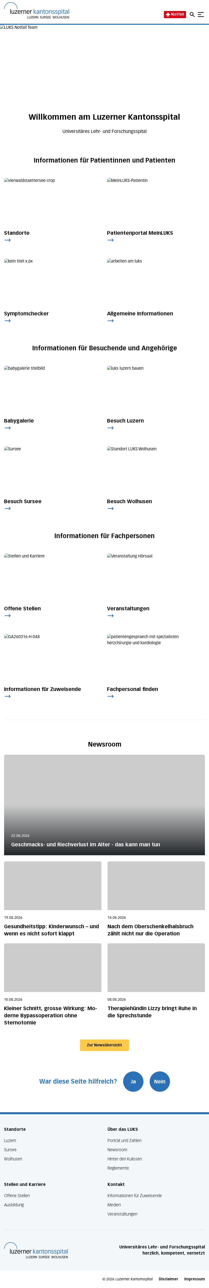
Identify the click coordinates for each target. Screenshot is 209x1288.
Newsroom (117, 1149)
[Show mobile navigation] (201, 14)
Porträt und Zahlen (124, 1140)
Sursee (10, 1149)
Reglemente (118, 1168)
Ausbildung (14, 1205)
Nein (159, 1082)
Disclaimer (168, 1279)
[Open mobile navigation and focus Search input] (193, 14)
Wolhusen (13, 1159)
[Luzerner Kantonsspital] (36, 1250)
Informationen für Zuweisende (135, 1195)
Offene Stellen (17, 1195)
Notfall (177, 14)
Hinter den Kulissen (125, 1159)
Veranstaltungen (122, 1214)
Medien (114, 1205)
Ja (133, 1082)
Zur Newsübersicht (104, 1045)
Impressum (194, 1279)
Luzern (10, 1140)
